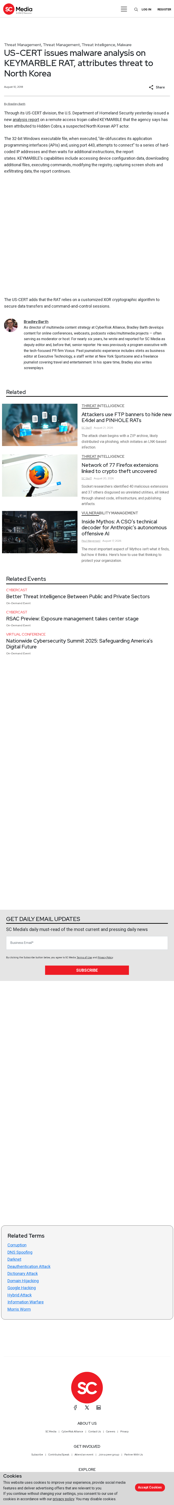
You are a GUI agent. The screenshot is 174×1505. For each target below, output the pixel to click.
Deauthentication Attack (29, 1266)
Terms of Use (84, 957)
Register (164, 9)
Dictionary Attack (22, 1273)
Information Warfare (25, 1302)
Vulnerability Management (110, 513)
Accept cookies (150, 1487)
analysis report (26, 119)
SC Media (51, 1431)
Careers (110, 1431)
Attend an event (84, 1454)
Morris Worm (19, 1309)
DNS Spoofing (19, 1252)
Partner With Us (133, 1454)
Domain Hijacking (23, 1280)
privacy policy (63, 1499)
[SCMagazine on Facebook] (75, 1407)
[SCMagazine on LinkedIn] (98, 1407)
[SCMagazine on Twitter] (87, 1407)
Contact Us (94, 1431)
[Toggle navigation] (124, 9)
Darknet (14, 1259)
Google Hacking (21, 1287)
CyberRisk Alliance (72, 1431)
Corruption (17, 1245)
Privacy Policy (105, 957)
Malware (124, 44)
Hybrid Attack (19, 1295)
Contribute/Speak (58, 1454)
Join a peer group (109, 1454)
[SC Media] (17, 9)
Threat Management (22, 44)
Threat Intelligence (98, 44)
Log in (146, 9)
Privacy (124, 1431)
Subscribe (87, 970)
